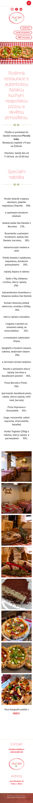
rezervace (26, 28)
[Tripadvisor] (21, 9)
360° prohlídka (24, 37)
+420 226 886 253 (16, 752)
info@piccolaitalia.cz (16, 749)
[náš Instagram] (12, 9)
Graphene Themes (20, 797)
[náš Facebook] (16, 9)
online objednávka (23, 32)
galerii (16, 713)
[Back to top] (29, 799)
